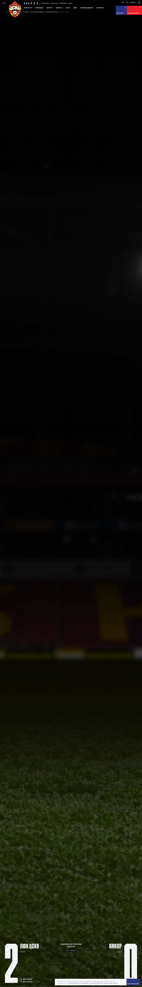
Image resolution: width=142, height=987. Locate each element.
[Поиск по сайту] (127, 2)
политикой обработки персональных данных (104, 983)
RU (123, 2)
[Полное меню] (4, 3)
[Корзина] (139, 2)
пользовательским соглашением (77, 983)
